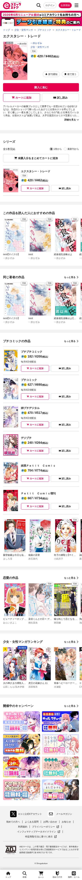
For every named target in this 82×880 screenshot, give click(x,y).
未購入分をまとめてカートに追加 (38, 158)
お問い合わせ (50, 821)
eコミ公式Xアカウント (27, 815)
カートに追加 (23, 97)
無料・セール (74, 877)
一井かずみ (36, 43)
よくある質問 (32, 821)
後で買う (71, 74)
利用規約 (22, 826)
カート (41, 877)
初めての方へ (13, 821)
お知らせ (66, 821)
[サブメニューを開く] (76, 5)
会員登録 (65, 5)
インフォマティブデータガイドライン (36, 831)
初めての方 (57, 877)
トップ (8, 877)
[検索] (38, 5)
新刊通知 (52, 74)
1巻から (58, 149)
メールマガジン (64, 814)
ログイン (50, 5)
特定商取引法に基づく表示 (41, 836)
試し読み (62, 97)
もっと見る (70, 277)
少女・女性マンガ (40, 47)
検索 (25, 877)
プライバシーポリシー (45, 826)
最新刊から (73, 149)
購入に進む (41, 87)
